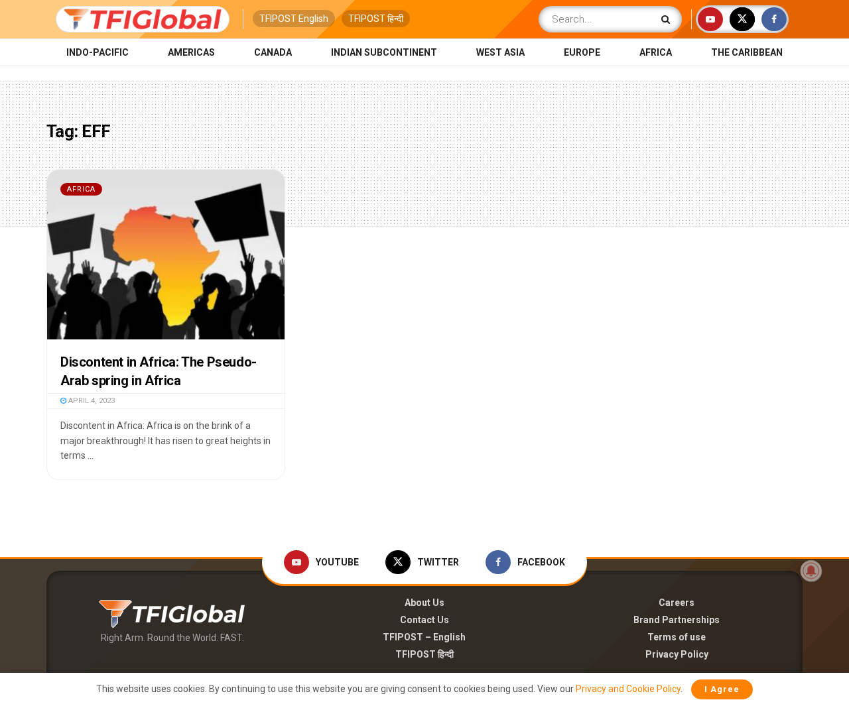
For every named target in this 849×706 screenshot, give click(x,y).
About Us (424, 602)
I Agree (722, 689)
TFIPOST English (293, 18)
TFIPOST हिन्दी (375, 18)
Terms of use (676, 637)
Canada (273, 52)
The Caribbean (747, 52)
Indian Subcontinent (384, 52)
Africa (655, 52)
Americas (191, 52)
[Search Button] (668, 19)
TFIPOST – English (424, 637)
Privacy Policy (676, 654)
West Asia (500, 52)
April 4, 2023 (90, 400)
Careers (676, 602)
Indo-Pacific (97, 52)
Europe (582, 52)
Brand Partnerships (676, 620)
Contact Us (424, 620)
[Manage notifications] (811, 570)
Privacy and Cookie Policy (628, 688)
